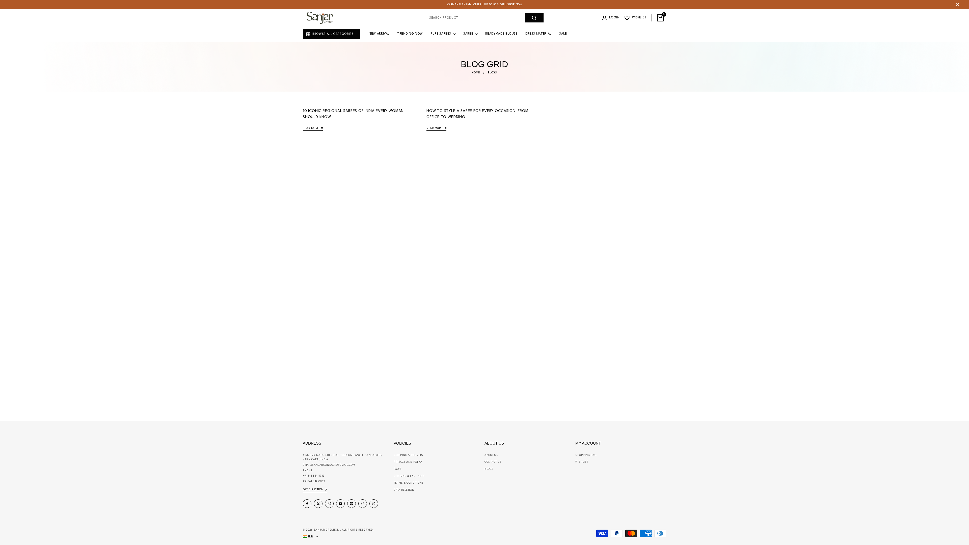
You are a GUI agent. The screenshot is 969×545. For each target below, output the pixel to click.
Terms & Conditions (409, 483)
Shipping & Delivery (408, 455)
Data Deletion (404, 490)
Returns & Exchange (409, 476)
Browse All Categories (333, 34)
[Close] (956, 4)
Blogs (489, 469)
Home (476, 72)
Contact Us (493, 462)
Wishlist (581, 462)
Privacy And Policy (408, 462)
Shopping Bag (586, 455)
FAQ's (398, 469)
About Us (491, 455)
